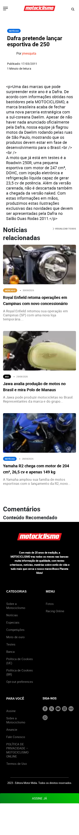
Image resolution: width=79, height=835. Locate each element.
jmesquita (29, 53)
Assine (11, 711)
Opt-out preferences (19, 682)
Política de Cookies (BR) (19, 672)
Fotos (50, 604)
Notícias (14, 30)
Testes (10, 644)
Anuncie (11, 729)
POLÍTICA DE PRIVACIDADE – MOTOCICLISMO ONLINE (17, 750)
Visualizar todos (65, 228)
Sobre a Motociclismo (15, 606)
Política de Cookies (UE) (19, 661)
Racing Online (55, 611)
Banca (10, 652)
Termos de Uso (16, 764)
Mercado (10, 290)
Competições (15, 630)
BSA (7, 376)
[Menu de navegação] (5, 9)
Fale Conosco (15, 737)
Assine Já (39, 798)
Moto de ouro (15, 637)
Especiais (12, 622)
